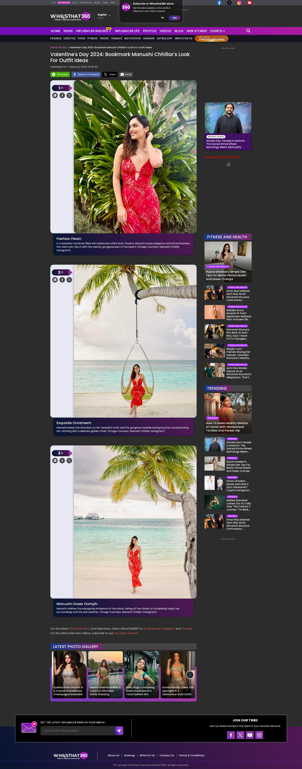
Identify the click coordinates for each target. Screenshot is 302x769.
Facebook (153, 628)
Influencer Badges (92, 30)
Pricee (97, 2)
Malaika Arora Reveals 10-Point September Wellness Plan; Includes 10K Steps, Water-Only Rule (238, 315)
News (68, 31)
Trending (217, 388)
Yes (174, 18)
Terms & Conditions (191, 755)
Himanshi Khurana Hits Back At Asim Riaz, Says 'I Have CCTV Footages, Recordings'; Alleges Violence (238, 334)
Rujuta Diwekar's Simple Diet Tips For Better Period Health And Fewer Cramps (226, 275)
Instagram (167, 628)
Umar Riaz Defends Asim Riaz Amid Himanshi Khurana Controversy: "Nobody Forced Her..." (238, 295)
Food (81, 38)
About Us (113, 755)
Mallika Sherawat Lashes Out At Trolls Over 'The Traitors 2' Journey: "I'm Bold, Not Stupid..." (238, 505)
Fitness (92, 38)
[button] (189, 674)
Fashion (55, 38)
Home (55, 31)
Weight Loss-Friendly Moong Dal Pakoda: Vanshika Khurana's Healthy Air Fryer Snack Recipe (238, 353)
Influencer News (79, 628)
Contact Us (166, 755)
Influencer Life (127, 31)
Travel (104, 38)
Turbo (105, 2)
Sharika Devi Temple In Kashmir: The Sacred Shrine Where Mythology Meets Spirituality (225, 144)
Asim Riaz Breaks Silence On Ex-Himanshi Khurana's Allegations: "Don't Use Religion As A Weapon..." (238, 373)
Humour (148, 38)
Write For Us (184, 38)
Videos (165, 31)
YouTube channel (125, 633)
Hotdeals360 (85, 2)
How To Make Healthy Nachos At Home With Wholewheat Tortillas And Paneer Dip (227, 426)
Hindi (112, 2)
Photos (149, 31)
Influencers (64, 2)
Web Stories (197, 31)
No (162, 17)
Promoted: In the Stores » (223, 157)
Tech (53, 2)
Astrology (165, 38)
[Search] (248, 31)
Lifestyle (70, 38)
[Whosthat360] (70, 16)
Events (216, 31)
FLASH (74, 2)
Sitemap (129, 755)
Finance (116, 38)
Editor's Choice (216, 136)
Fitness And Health (227, 237)
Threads (186, 628)
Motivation (132, 38)
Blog (179, 31)
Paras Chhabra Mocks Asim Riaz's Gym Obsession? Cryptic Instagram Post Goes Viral (237, 486)
